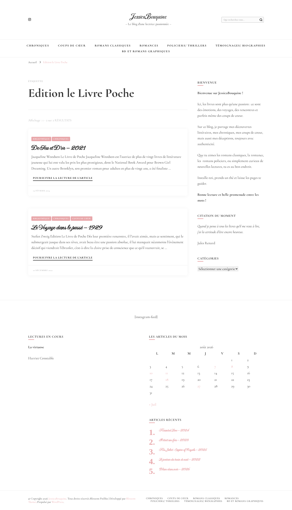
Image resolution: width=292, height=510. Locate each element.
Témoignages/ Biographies (240, 45)
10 (151, 373)
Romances (149, 45)
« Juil (152, 404)
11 (166, 373)
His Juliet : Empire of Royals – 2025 (183, 449)
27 (198, 386)
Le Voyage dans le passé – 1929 (66, 227)
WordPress (58, 502)
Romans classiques (113, 45)
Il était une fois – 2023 (174, 440)
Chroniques (38, 45)
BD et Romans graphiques (146, 51)
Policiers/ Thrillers (187, 45)
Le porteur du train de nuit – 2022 (179, 459)
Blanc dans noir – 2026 (174, 469)
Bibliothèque (41, 139)
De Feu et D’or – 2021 (58, 147)
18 (166, 379)
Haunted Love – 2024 (174, 430)
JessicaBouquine (148, 17)
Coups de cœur (72, 45)
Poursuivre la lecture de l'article (63, 178)
